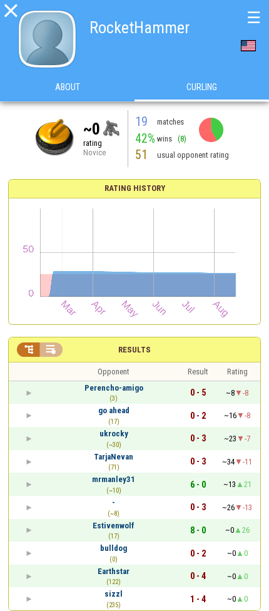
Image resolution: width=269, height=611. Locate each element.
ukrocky (113, 433)
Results (134, 349)
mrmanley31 (113, 479)
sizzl (113, 593)
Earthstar (113, 571)
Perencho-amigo (113, 388)
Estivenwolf (113, 525)
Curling (201, 87)
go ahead (113, 410)
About (67, 87)
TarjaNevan (113, 456)
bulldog (113, 548)
